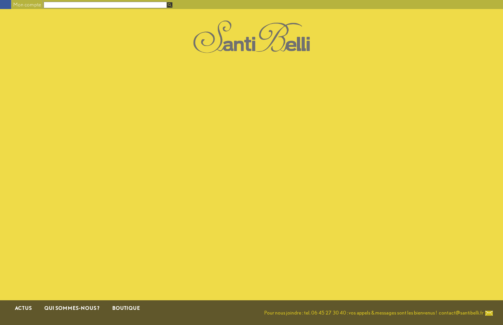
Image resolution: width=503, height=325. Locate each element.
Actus (23, 308)
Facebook (5, 4)
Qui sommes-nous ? (72, 308)
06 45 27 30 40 (328, 313)
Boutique (126, 308)
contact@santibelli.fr (461, 313)
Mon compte (27, 4)
